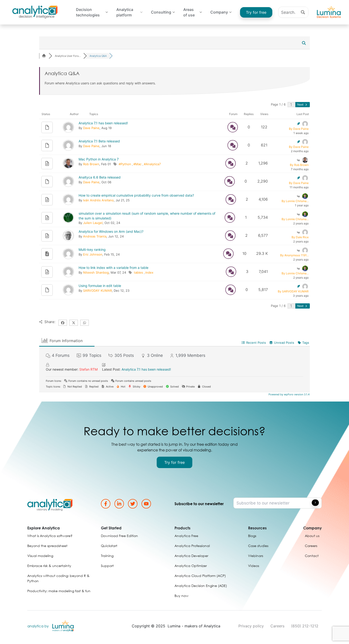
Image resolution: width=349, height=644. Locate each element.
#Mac (137, 164)
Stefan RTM (88, 369)
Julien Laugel (93, 223)
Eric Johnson (92, 254)
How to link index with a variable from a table (113, 268)
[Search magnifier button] (302, 12)
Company (219, 12)
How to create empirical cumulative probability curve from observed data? (136, 195)
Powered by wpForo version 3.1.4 (289, 394)
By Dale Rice (300, 237)
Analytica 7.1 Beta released (99, 141)
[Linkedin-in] (119, 503)
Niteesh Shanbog (96, 272)
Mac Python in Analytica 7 (99, 159)
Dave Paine (91, 128)
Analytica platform (124, 12)
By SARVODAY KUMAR (293, 291)
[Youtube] (146, 503)
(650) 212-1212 (304, 626)
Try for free (256, 12)
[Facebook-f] (105, 503)
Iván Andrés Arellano (98, 200)
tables (139, 272)
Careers (277, 626)
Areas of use (189, 12)
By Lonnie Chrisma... (295, 201)
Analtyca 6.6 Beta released (100, 177)
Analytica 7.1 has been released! (103, 123)
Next (300, 104)
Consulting (161, 12)
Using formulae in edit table (100, 286)
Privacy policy (251, 626)
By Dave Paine (299, 129)
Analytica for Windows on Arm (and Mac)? (111, 231)
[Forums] (44, 56)
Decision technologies (88, 12)
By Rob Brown (299, 165)
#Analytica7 (152, 164)
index (149, 272)
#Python (125, 164)
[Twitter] (132, 503)
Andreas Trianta (94, 236)
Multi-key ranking (92, 249)
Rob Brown (91, 164)
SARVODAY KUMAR (97, 290)
